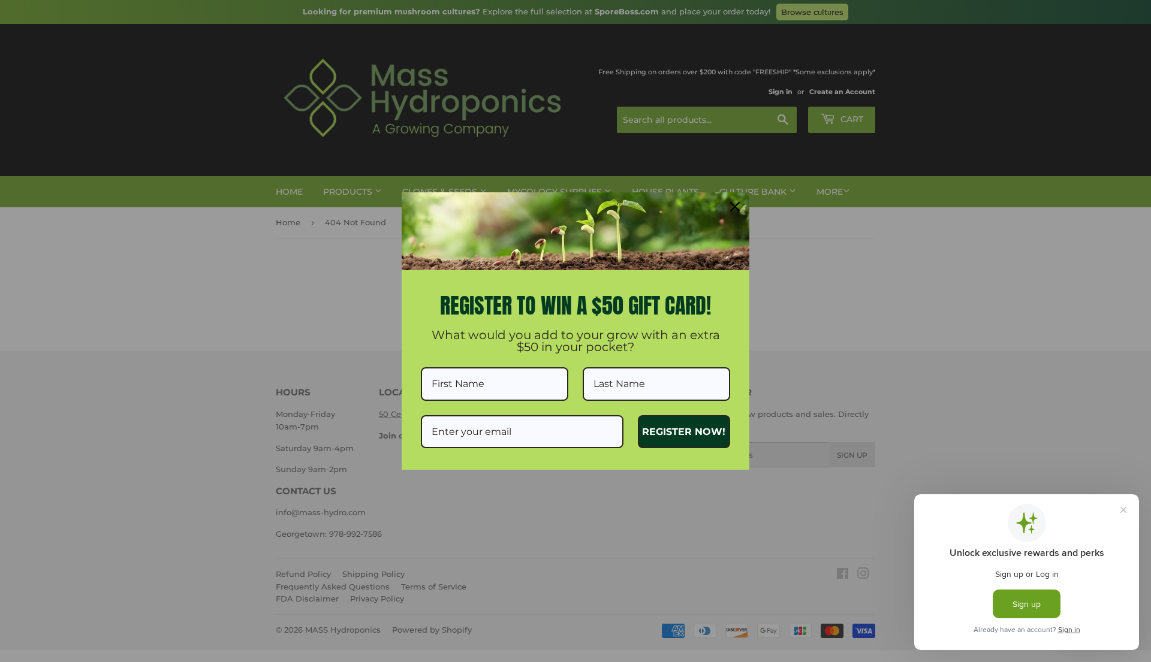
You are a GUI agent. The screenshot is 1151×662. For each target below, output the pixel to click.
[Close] (735, 206)
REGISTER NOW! (683, 431)
